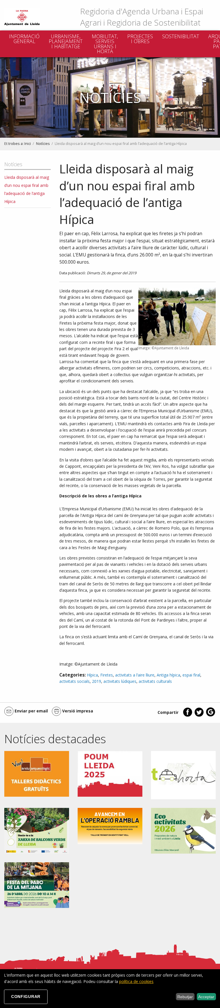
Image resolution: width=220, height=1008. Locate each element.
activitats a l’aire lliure (134, 675)
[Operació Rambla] (110, 825)
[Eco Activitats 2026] (183, 830)
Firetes (106, 675)
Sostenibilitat (180, 36)
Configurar (25, 996)
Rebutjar (185, 996)
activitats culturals (155, 681)
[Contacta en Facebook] (187, 715)
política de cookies (136, 981)
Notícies (43, 143)
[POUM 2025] (110, 773)
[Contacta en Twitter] (199, 715)
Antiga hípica (168, 675)
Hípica (92, 675)
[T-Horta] (183, 774)
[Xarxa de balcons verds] (36, 830)
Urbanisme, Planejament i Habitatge (65, 41)
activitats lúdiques (119, 681)
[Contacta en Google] (210, 715)
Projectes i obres (140, 39)
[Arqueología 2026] (36, 773)
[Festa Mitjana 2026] (36, 884)
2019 (96, 681)
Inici (27, 143)
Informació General (24, 39)
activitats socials (74, 681)
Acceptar (206, 996)
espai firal (191, 675)
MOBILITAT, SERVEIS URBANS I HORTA (105, 44)
